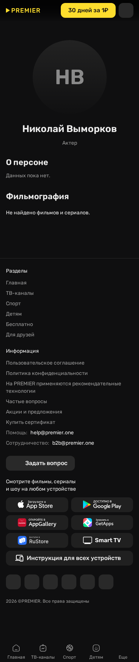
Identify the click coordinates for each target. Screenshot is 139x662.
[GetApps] (102, 522)
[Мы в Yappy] (106, 581)
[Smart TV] (102, 540)
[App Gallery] (37, 522)
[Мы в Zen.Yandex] (69, 581)
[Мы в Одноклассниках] (50, 581)
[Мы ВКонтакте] (31, 581)
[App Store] (37, 504)
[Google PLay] (102, 504)
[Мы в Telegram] (13, 581)
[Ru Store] (37, 540)
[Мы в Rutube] (87, 581)
